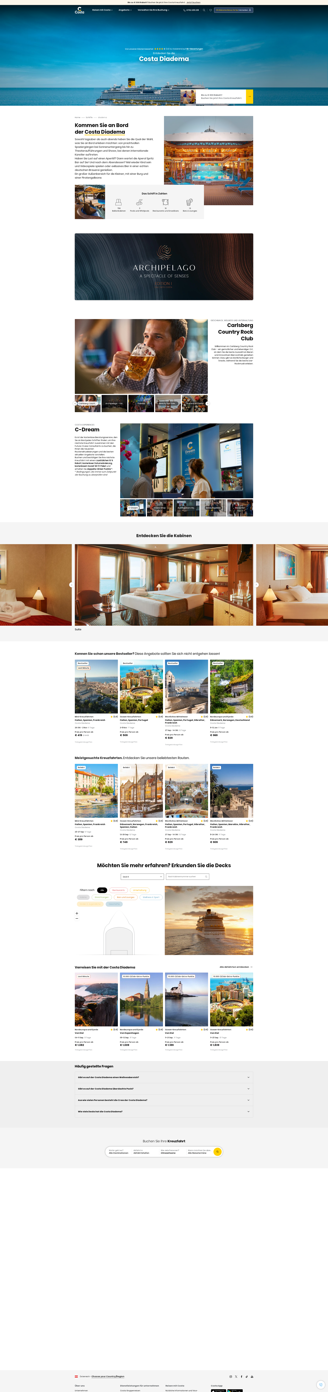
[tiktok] (247, 1376)
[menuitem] (118, 1152)
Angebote (124, 9)
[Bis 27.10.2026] (249, 96)
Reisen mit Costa (101, 9)
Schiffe (89, 117)
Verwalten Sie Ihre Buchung (152, 9)
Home (77, 117)
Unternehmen (81, 1390)
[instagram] (231, 1376)
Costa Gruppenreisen (130, 1390)
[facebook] (241, 1376)
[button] (210, 10)
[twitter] (236, 1376)
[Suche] (204, 10)
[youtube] (252, 1376)
